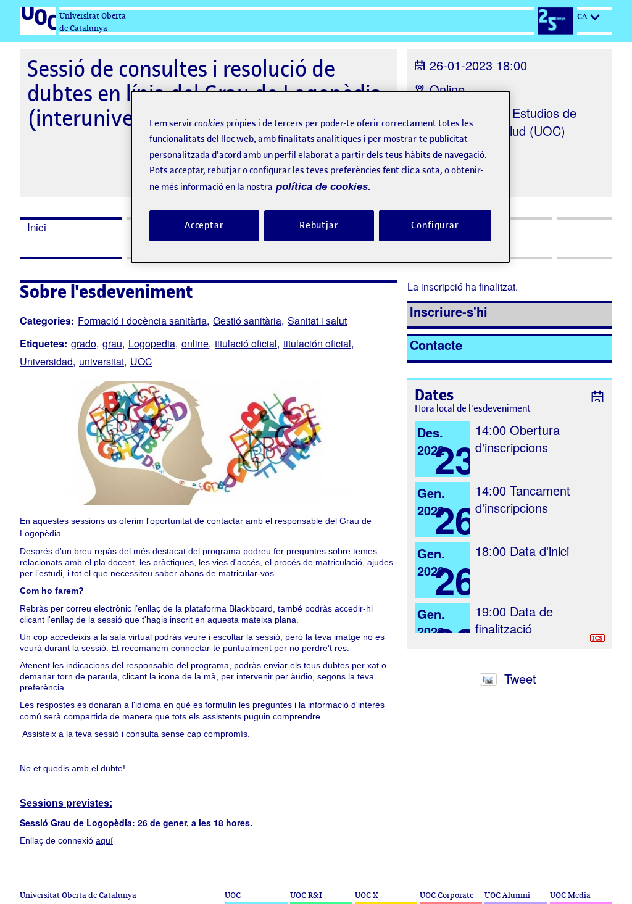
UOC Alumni (507, 895)
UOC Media (570, 895)
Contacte (436, 345)
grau (112, 343)
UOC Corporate (446, 895)
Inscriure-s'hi (449, 311)
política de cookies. (323, 187)
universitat (101, 361)
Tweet (520, 678)
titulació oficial (246, 343)
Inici (36, 227)
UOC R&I (306, 895)
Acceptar (204, 225)
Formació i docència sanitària (142, 320)
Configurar (435, 225)
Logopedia (151, 343)
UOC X (366, 895)
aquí (104, 840)
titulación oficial (317, 343)
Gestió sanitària (247, 320)
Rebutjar (319, 225)
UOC (141, 361)
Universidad (46, 361)
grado (83, 343)
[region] (320, 177)
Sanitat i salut (317, 320)
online (195, 343)
